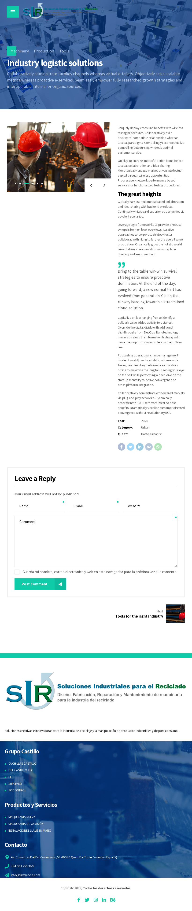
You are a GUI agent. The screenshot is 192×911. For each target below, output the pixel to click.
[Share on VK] (149, 447)
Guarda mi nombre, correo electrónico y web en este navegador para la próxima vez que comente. (99, 571)
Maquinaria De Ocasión (26, 824)
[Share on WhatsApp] (158, 447)
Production (44, 51)
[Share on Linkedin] (140, 447)
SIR (10, 777)
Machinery (20, 51)
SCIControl (17, 790)
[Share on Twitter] (130, 447)
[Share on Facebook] (121, 447)
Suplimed (15, 783)
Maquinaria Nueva (21, 817)
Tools (64, 51)
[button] (91, 185)
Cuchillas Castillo (22, 763)
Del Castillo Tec (20, 770)
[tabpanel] (59, 157)
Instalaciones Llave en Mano (29, 830)
